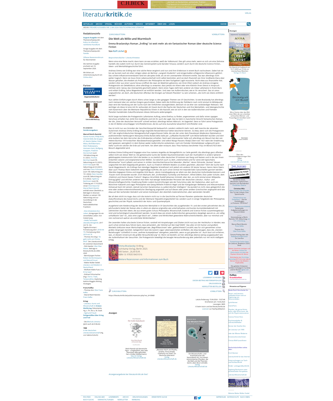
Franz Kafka (87, 297)
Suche (223, 24)
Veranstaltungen (106, 399)
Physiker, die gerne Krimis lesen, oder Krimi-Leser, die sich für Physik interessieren (238, 311)
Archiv (99, 24)
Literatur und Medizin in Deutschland (92, 266)
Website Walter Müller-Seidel (238, 393)
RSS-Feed (87, 397)
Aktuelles (88, 24)
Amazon (240, 120)
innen (244, 340)
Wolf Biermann (94, 143)
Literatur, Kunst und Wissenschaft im (92, 305)
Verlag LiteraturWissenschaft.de (167, 358)
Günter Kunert (88, 136)
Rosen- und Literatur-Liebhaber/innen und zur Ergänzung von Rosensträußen (237, 296)
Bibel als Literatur (93, 321)
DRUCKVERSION (215, 283)
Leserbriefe (114, 397)
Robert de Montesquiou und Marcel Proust (92, 259)
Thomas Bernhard (90, 158)
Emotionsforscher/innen (237, 337)
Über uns (161, 24)
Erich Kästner (233, 353)
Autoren (128, 24)
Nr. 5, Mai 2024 (112, 27)
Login (172, 24)
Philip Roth (99, 136)
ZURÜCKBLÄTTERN (117, 34)
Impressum (221, 397)
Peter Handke (97, 174)
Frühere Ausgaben (98, 27)
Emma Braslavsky (126, 245)
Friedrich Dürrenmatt (90, 151)
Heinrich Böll (88, 139)
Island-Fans (232, 306)
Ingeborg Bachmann (91, 180)
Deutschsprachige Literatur (132, 27)
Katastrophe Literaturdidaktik (239, 206)
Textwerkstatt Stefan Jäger (239, 242)
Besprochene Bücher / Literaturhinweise (124, 57)
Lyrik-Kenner (233, 302)
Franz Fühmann (97, 169)
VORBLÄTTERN (218, 34)
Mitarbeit (150, 24)
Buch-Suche (88, 399)
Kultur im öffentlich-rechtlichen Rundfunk (91, 43)
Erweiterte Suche (159, 397)
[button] (210, 273)
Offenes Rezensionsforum (93, 57)
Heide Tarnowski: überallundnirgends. (91, 221)
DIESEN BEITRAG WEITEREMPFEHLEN (207, 280)
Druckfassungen (140, 397)
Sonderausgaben (90, 130)
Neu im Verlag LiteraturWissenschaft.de (136, 357)
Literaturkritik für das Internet (239, 357)
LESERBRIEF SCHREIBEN (212, 277)
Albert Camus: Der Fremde (239, 190)
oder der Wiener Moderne (237, 333)
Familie (86, 53)
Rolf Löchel (118, 51)
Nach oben (245, 397)
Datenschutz (233, 397)
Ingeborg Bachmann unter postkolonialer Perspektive (238, 370)
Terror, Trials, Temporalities (90, 277)
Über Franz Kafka (239, 231)
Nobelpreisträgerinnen (239, 236)
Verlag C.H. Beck (240, 73)
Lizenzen (205, 309)
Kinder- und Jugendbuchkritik (238, 366)
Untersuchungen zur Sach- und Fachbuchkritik (238, 361)
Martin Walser (91, 141)
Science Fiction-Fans (235, 317)
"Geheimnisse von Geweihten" (239, 198)
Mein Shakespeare (90, 146)
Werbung (136, 399)
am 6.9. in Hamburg (242, 220)
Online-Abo (87, 77)
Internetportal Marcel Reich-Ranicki (91, 187)
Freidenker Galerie (239, 185)
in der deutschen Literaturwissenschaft (91, 331)
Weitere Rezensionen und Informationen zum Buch (143, 259)
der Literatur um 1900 (236, 330)
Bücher (118, 24)
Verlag (248, 13)
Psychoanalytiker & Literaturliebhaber (235, 321)
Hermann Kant (89, 148)
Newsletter (122, 399)
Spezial (108, 24)
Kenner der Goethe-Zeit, (237, 326)
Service (139, 24)
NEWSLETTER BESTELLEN (211, 286)
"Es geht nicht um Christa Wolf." (92, 239)
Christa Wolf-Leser (235, 340)
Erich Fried (87, 164)
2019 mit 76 (87, 234)
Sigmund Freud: (93, 315)
